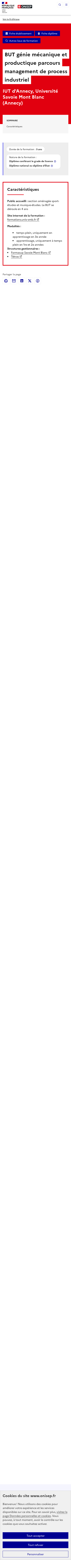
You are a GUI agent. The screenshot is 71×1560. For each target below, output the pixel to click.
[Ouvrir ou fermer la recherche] (59, 4)
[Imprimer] (6, 281)
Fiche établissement (20, 33)
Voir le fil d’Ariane (11, 19)
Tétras (15, 256)
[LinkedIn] (21, 281)
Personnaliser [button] (35, 1554)
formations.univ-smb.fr (21, 219)
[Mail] (14, 281)
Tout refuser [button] (35, 1545)
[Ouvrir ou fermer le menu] (66, 4)
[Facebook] (37, 281)
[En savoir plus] (55, 161)
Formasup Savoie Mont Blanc (29, 252)
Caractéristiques (14, 126)
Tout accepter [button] (36, 1535)
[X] (29, 281)
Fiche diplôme (49, 33)
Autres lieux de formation (23, 40)
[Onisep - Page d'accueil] (25, 6)
